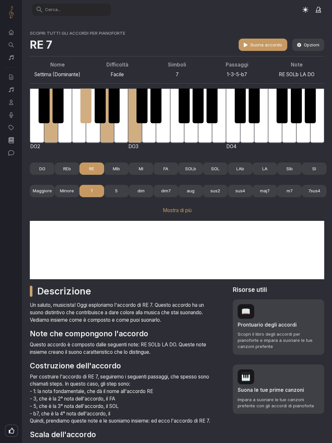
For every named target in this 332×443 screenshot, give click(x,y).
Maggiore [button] (42, 190)
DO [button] (42, 168)
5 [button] (116, 190)
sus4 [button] (240, 190)
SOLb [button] (190, 168)
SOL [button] (215, 168)
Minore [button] (67, 190)
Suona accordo (266, 44)
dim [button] (141, 190)
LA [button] (264, 168)
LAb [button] (240, 168)
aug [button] (191, 190)
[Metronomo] (318, 10)
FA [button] (165, 168)
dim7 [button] (166, 190)
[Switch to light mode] (305, 9)
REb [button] (67, 168)
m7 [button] (290, 190)
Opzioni (311, 44)
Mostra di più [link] (177, 210)
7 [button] (91, 190)
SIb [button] (289, 168)
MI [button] (141, 168)
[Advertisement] (177, 250)
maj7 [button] (265, 190)
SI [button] (314, 168)
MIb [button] (116, 168)
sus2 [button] (215, 190)
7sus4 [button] (314, 190)
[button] (278, 327)
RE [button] (91, 168)
